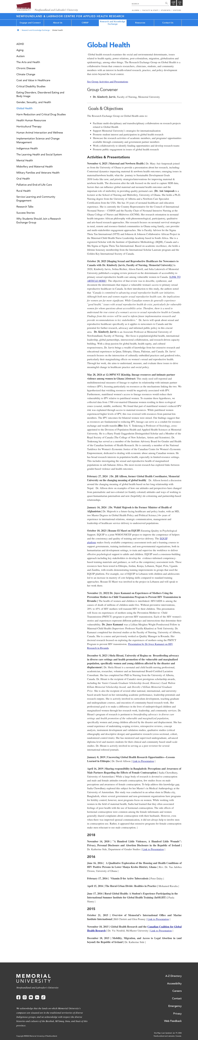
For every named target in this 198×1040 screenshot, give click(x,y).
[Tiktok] (43, 997)
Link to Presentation (143, 761)
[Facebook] (18, 997)
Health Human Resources (31, 120)
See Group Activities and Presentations (107, 81)
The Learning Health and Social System (39, 154)
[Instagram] (25, 997)
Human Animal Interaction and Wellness (39, 132)
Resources (140, 22)
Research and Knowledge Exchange (112, 22)
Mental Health (24, 160)
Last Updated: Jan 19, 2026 (172, 1033)
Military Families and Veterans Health (38, 172)
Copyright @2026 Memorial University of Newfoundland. (36, 1036)
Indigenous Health (27, 148)
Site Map (157, 1033)
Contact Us (167, 22)
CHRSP (85, 22)
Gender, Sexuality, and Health (33, 102)
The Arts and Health (28, 62)
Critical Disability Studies (30, 86)
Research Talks (24, 206)
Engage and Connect (30, 22)
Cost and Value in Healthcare (33, 80)
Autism (20, 56)
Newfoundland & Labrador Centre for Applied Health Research (70, 16)
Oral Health (23, 178)
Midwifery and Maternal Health (34, 166)
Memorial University (47, 7)
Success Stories (25, 212)
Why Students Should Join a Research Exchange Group (38, 220)
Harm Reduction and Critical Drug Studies (41, 114)
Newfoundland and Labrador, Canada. (168, 1036)
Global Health (24, 108)
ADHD (20, 44)
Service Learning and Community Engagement (35, 198)
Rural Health (23, 190)
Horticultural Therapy (28, 126)
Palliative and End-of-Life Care (34, 184)
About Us (57, 22)
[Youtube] (31, 997)
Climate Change (25, 74)
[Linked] (37, 997)
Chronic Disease (25, 68)
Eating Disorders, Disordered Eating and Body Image (40, 94)
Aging (19, 50)
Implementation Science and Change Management (38, 140)
